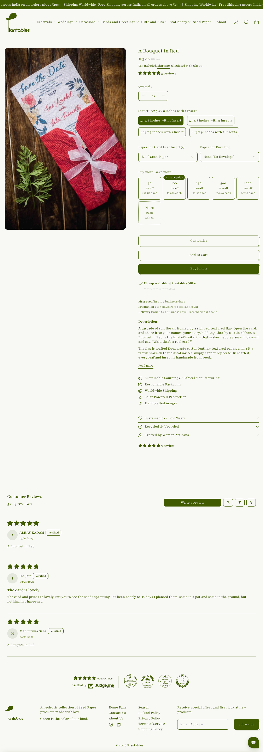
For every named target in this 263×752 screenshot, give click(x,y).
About (221, 22)
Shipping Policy (150, 729)
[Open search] (228, 503)
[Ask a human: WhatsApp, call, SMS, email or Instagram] (253, 742)
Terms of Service (151, 724)
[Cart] (256, 22)
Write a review (192, 502)
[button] (246, 22)
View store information (160, 289)
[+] (163, 96)
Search (143, 707)
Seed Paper (202, 22)
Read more (145, 366)
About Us (116, 718)
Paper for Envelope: (216, 147)
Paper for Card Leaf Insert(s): (162, 147)
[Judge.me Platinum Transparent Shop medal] (130, 681)
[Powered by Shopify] (236, 22)
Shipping (163, 66)
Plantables (135, 745)
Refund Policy (149, 713)
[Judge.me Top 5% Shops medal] (182, 681)
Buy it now (198, 268)
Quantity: (145, 86)
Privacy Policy (149, 718)
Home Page (118, 707)
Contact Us (117, 713)
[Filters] (240, 503)
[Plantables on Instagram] (111, 725)
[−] (143, 96)
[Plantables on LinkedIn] (119, 725)
